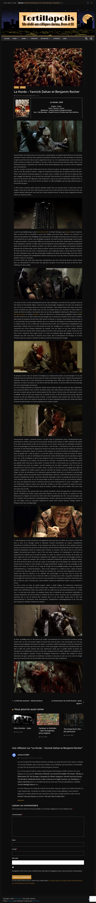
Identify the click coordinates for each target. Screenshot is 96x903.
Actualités (44, 38)
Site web (15, 858)
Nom (14, 840)
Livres (24, 38)
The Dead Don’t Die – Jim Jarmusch (73, 730)
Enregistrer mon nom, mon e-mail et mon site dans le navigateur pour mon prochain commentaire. (47, 871)
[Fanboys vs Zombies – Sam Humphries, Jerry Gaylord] (48, 715)
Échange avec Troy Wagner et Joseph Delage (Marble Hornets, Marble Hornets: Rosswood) (40, 4)
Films (14, 38)
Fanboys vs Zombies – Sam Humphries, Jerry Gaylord (47, 730)
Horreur (23, 87)
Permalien (39, 758)
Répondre (21, 800)
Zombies (37, 95)
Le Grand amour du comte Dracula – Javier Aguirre (66, 702)
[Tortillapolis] (47, 11)
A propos (56, 38)
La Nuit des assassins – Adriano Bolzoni (28, 701)
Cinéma (16, 87)
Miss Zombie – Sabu (22, 728)
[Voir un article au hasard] (91, 38)
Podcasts (34, 38)
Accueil (7, 38)
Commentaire (17, 815)
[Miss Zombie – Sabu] (23, 715)
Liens (65, 38)
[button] (17, 38)
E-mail (15, 849)
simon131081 (23, 754)
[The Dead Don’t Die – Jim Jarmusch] (73, 715)
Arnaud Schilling (28, 95)
